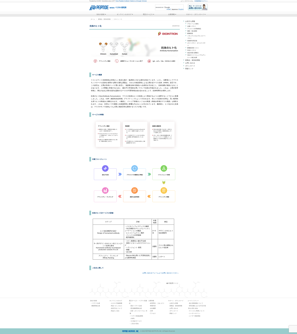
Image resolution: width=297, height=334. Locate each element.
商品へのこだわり (116, 306)
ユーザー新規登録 (194, 316)
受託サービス (148, 14)
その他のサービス (136, 321)
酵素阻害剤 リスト (193, 48)
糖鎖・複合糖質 (192, 31)
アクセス (153, 313)
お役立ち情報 (190, 21)
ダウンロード (190, 66)
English (181, 9)
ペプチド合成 (96, 303)
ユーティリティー (193, 300)
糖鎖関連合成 (96, 306)
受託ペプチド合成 (136, 306)
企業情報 (171, 14)
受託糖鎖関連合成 (136, 308)
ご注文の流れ (135, 323)
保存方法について (116, 308)
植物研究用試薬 (192, 41)
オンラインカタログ (124, 14)
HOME (169, 9)
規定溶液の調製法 (193, 53)
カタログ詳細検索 (116, 303)
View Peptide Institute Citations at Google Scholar (131, 1)
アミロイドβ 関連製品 (194, 29)
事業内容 (153, 306)
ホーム (93, 19)
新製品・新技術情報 (104, 19)
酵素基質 (190, 33)
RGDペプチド (191, 50)
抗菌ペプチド (191, 26)
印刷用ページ (173, 283)
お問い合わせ (190, 63)
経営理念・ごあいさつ (157, 303)
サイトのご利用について (196, 311)
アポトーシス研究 (193, 24)
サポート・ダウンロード (195, 14)
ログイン (205, 1)
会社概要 (153, 308)
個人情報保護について (196, 303)
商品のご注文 (115, 311)
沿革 (151, 311)
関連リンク (189, 69)
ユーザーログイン (194, 313)
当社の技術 (100, 14)
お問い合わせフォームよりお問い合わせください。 (161, 273)
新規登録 (198, 1)
